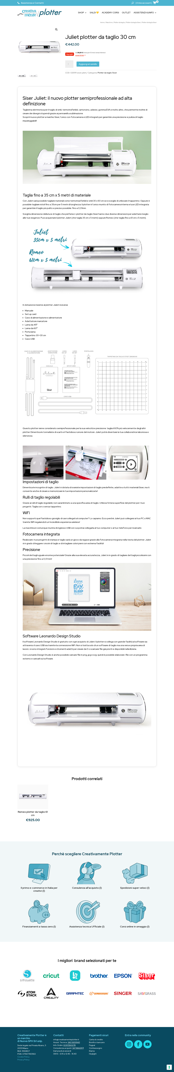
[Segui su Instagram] (129, 1044)
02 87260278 (69, 1045)
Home (102, 22)
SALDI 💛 (94, 12)
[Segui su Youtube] (147, 1044)
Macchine (109, 22)
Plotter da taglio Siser (133, 22)
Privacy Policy (23, 1059)
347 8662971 (78, 1048)
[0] (155, 3)
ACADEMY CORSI (110, 12)
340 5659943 (74, 1042)
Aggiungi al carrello (88, 64)
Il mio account (143, 2)
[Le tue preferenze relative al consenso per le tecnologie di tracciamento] (169, 1067)
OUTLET (126, 12)
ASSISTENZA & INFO (144, 12)
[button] (56, 29)
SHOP (81, 12)
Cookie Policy (23, 1057)
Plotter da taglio (119, 22)
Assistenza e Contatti (32, 2)
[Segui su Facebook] (138, 1044)
